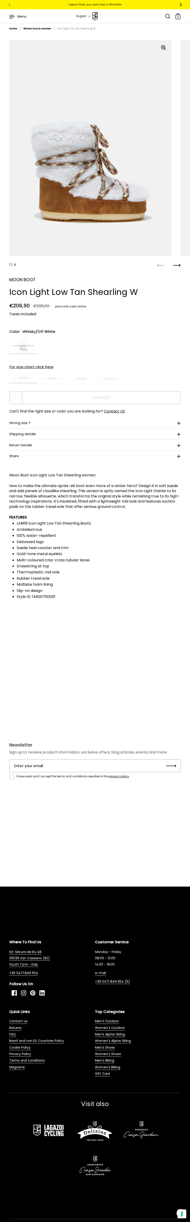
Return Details (20, 445)
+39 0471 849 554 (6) (112, 981)
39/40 (81, 378)
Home (13, 28)
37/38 (52, 378)
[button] (83, 16)
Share (14, 456)
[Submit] (171, 765)
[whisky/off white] (23, 346)
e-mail (100, 973)
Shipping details (22, 434)
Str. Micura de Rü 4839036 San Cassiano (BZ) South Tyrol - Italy (29, 958)
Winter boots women (37, 28)
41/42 (109, 378)
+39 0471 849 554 (23, 973)
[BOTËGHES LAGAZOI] (95, 16)
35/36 (23, 378)
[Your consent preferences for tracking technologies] (181, 1213)
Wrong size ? (19, 423)
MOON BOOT (22, 280)
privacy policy (119, 776)
